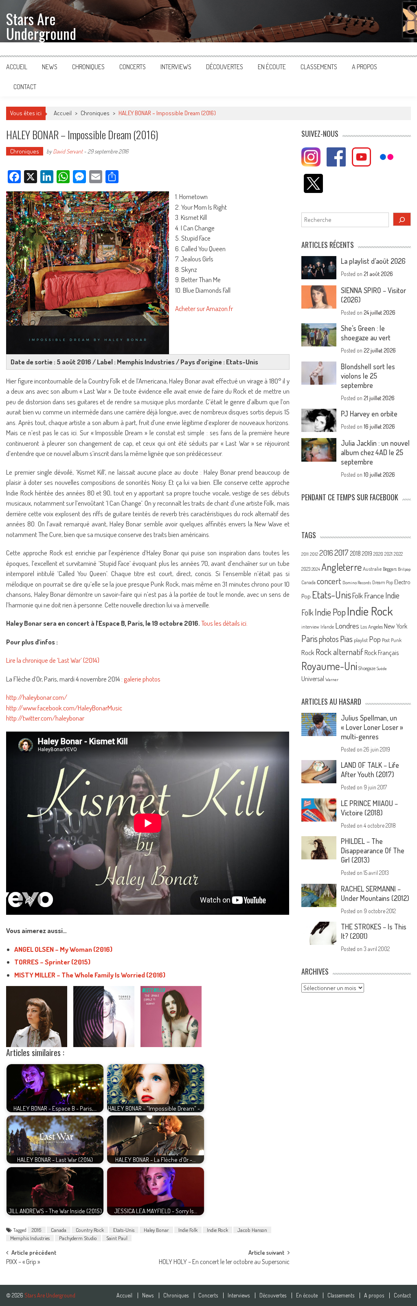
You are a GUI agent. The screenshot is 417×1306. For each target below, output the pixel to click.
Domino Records (356, 582)
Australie (372, 568)
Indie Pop (330, 612)
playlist (361, 640)
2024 (316, 569)
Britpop (404, 569)
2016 (37, 1230)
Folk (357, 595)
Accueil (16, 67)
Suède (382, 668)
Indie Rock (217, 1230)
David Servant (68, 151)
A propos (364, 67)
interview (310, 627)
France (374, 595)
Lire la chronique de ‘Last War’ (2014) (52, 660)
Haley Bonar (156, 1230)
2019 (367, 553)
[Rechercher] (402, 219)
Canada (58, 1230)
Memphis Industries (30, 1238)
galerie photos (142, 679)
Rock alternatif (339, 651)
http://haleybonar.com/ (36, 697)
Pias (346, 638)
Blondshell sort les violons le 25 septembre (368, 376)
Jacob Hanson (252, 1230)
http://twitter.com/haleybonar (45, 718)
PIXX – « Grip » (23, 1262)
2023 (305, 569)
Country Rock (90, 1230)
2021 (388, 554)
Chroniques (88, 67)
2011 (305, 554)
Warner (331, 679)
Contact (24, 87)
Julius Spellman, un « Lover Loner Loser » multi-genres (372, 727)
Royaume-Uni (329, 666)
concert (329, 580)
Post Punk (392, 640)
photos (329, 639)
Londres (347, 625)
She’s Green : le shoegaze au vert (366, 333)
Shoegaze (366, 668)
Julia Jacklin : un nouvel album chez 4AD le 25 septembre (375, 452)
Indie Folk (188, 1230)
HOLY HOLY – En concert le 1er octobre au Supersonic (224, 1262)
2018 (355, 553)
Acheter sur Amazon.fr (204, 308)
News (49, 67)
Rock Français (381, 653)
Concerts (132, 67)
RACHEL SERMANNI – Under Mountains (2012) (375, 893)
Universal (312, 679)
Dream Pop (382, 582)
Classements (319, 67)
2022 (398, 554)
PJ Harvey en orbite (369, 413)
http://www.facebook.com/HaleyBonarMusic (64, 707)
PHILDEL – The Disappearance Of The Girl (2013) (372, 850)
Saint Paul (116, 1238)
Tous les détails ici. (224, 623)
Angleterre (341, 567)
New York (395, 626)
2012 (314, 554)
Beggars (390, 569)
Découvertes (224, 67)
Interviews (175, 67)
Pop (375, 639)
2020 (378, 553)
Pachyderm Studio (78, 1238)
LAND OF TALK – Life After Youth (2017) (370, 769)
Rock (307, 652)
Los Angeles (371, 626)
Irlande (327, 627)
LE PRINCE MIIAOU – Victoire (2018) (369, 808)
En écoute (272, 67)
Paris (309, 638)
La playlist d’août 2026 (373, 260)
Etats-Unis (123, 1230)
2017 (341, 552)
